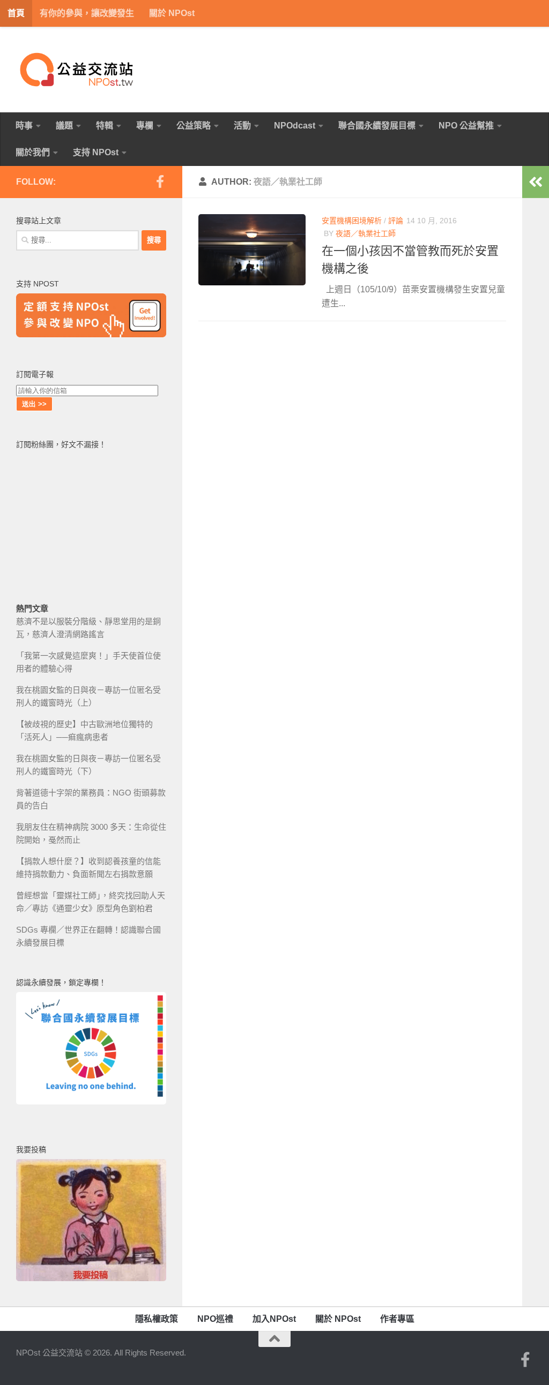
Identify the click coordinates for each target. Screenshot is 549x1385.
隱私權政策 (156, 1318)
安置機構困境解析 (352, 220)
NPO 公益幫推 (466, 125)
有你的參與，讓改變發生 (87, 13)
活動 (242, 125)
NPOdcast (294, 125)
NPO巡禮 (215, 1318)
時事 (24, 125)
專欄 (144, 125)
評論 (395, 220)
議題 (64, 125)
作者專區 (397, 1318)
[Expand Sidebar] (535, 182)
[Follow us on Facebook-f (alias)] (159, 181)
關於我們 (33, 152)
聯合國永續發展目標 (377, 125)
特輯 (104, 125)
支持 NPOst (95, 152)
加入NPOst (274, 1318)
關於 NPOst (172, 13)
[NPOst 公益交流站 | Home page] (77, 69)
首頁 (16, 13)
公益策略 (193, 125)
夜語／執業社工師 (366, 233)
